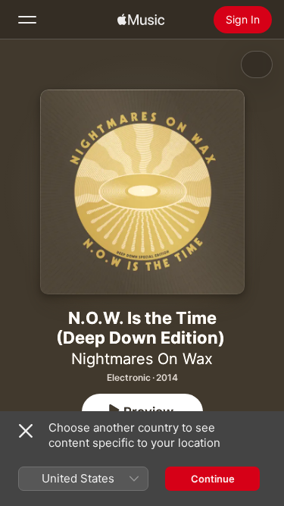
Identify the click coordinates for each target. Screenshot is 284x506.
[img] (140, 20)
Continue (213, 479)
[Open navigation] (27, 19)
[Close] (26, 431)
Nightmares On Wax (142, 359)
